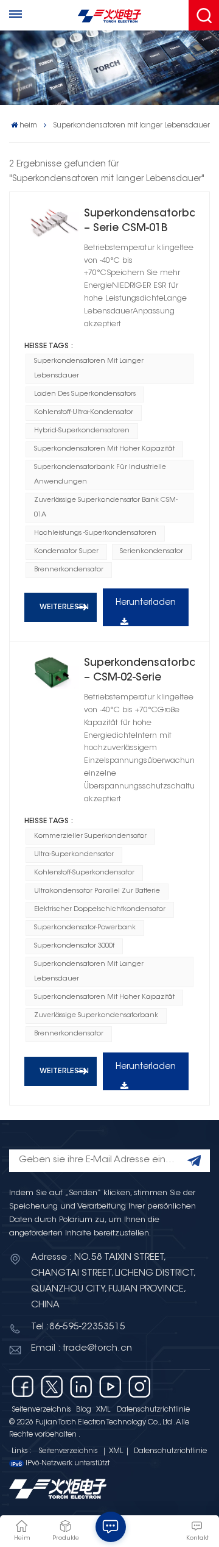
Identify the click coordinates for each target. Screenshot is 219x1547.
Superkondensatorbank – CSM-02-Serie (139, 671)
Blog (83, 1409)
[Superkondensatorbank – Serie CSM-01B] (51, 223)
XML (103, 1409)
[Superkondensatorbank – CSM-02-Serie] (51, 672)
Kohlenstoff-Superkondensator (84, 873)
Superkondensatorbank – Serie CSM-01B (139, 221)
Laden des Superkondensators (85, 394)
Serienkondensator (151, 551)
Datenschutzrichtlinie (153, 1409)
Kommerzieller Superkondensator (90, 836)
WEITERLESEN (64, 607)
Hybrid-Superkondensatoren (82, 430)
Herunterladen (146, 603)
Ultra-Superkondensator (74, 854)
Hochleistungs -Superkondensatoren (95, 533)
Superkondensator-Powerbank (85, 927)
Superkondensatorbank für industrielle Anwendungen (100, 474)
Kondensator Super (66, 551)
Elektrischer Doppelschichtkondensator (99, 909)
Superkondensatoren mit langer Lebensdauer (89, 368)
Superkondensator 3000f (74, 946)
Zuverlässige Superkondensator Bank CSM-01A (106, 507)
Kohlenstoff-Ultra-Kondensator (83, 412)
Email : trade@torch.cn (81, 1348)
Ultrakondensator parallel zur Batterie (97, 891)
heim (28, 125)
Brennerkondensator (68, 569)
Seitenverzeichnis (41, 1409)
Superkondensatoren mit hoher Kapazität (104, 449)
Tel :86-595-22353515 (78, 1327)
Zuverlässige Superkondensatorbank (96, 1015)
